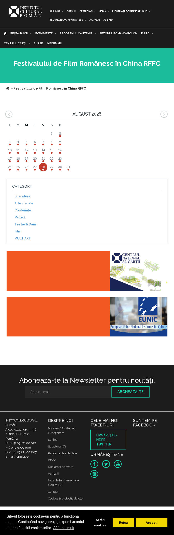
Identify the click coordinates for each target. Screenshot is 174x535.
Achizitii (53, 473)
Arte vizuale (23, 203)
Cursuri (71, 11)
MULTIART (22, 238)
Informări (54, 43)
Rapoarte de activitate (62, 453)
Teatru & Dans (25, 224)
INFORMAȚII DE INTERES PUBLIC (129, 11)
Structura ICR (57, 446)
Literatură (22, 196)
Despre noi (86, 11)
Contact (94, 20)
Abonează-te (130, 392)
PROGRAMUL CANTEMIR (76, 33)
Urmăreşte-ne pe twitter (106, 439)
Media (102, 11)
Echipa (52, 439)
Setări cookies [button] (100, 522)
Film (17, 231)
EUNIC (145, 33)
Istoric (52, 460)
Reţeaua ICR (19, 33)
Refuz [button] (123, 522)
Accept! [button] (152, 522)
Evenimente (44, 33)
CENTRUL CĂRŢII (15, 43)
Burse (38, 43)
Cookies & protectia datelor (66, 498)
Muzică (20, 217)
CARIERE (108, 20)
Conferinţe (22, 210)
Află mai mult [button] (63, 528)
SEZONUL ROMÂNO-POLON (118, 33)
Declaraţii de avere (60, 467)
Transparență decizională (66, 20)
